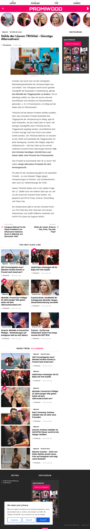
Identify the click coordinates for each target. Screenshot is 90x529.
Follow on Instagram (72, 44)
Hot (34, 250)
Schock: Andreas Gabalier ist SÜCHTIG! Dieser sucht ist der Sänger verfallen (45, 432)
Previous (1, 20)
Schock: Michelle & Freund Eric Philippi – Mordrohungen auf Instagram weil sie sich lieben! (73, 19)
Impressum (7, 483)
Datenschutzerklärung (11, 481)
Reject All (29, 520)
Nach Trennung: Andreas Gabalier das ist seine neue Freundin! (44, 414)
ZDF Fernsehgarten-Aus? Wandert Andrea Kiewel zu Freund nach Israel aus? (7, 21)
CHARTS (76, 3)
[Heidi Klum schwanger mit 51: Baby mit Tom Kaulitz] (45, 257)
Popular (35, 3)
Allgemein (5, 264)
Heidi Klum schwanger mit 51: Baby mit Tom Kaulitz (24, 22)
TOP (56, 3)
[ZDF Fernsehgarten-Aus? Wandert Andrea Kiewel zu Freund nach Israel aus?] (15, 257)
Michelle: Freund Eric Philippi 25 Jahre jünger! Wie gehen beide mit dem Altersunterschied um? (41, 19)
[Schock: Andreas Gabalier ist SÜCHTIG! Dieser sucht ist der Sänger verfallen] (15, 436)
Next (89, 20)
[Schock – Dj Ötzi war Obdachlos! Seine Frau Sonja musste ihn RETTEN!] (45, 320)
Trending (4, 281)
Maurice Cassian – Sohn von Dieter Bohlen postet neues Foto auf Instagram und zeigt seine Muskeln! (45, 455)
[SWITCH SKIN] (87, 8)
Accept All (43, 520)
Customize (14, 520)
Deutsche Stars (14, 264)
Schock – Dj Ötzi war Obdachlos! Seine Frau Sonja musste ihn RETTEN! (44, 332)
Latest (13, 3)
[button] (67, 50)
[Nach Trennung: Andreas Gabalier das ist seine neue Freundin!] (15, 416)
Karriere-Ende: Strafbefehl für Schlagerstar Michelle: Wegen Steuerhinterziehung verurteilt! (57, 21)
